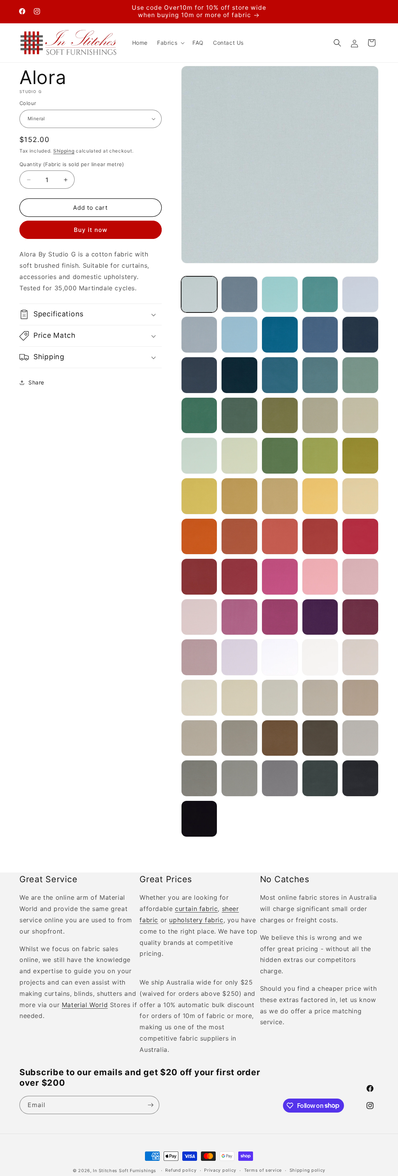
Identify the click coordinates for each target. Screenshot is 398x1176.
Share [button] (36, 382)
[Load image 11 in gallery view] (199, 375)
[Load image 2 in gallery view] (239, 294)
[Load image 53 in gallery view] (280, 697)
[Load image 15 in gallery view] (360, 375)
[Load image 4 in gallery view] (320, 294)
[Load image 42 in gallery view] (239, 617)
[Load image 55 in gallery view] (360, 697)
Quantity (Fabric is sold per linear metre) (71, 164)
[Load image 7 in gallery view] (239, 334)
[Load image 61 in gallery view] (199, 778)
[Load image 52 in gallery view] (239, 697)
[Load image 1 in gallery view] (199, 294)
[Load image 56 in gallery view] (199, 738)
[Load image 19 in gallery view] (320, 415)
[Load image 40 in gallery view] (360, 576)
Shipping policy (308, 1170)
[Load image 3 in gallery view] (280, 294)
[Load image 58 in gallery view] (280, 738)
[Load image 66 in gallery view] (199, 818)
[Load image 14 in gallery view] (320, 375)
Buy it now (90, 229)
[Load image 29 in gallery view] (320, 496)
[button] (170, 43)
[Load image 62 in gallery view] (239, 778)
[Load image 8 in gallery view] (280, 334)
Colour (27, 103)
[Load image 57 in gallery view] (239, 738)
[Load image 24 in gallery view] (320, 455)
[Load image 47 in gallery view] (239, 657)
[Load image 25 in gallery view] (360, 455)
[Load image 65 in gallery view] (360, 778)
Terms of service (263, 1170)
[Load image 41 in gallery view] (199, 617)
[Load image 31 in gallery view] (199, 536)
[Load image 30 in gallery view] (360, 496)
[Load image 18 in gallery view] (280, 415)
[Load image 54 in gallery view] (320, 697)
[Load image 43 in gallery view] (280, 617)
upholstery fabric (196, 920)
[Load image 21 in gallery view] (199, 455)
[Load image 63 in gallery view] (280, 778)
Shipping (64, 151)
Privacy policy (220, 1170)
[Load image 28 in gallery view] (280, 496)
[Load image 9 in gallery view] (320, 334)
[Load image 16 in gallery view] (199, 415)
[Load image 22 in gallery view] (239, 455)
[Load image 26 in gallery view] (199, 496)
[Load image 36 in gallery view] (199, 576)
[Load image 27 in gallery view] (239, 496)
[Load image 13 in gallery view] (280, 375)
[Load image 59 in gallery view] (320, 738)
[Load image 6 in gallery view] (199, 334)
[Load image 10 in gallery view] (360, 334)
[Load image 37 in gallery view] (239, 576)
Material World (85, 1005)
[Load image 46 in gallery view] (199, 657)
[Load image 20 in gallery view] (360, 415)
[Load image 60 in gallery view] (360, 738)
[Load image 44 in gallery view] (320, 617)
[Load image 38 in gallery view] (280, 576)
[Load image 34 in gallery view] (320, 536)
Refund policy (180, 1170)
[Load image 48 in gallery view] (280, 657)
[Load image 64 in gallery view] (320, 778)
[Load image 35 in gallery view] (360, 536)
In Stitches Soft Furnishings (124, 1170)
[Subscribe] (150, 1105)
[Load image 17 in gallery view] (239, 415)
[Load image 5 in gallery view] (360, 294)
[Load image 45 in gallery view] (360, 617)
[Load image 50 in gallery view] (360, 657)
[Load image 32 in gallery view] (239, 536)
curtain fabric (196, 909)
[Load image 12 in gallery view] (239, 375)
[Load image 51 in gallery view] (199, 697)
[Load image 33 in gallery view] (280, 536)
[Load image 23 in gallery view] (280, 455)
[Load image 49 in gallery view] (320, 657)
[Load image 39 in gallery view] (320, 576)
